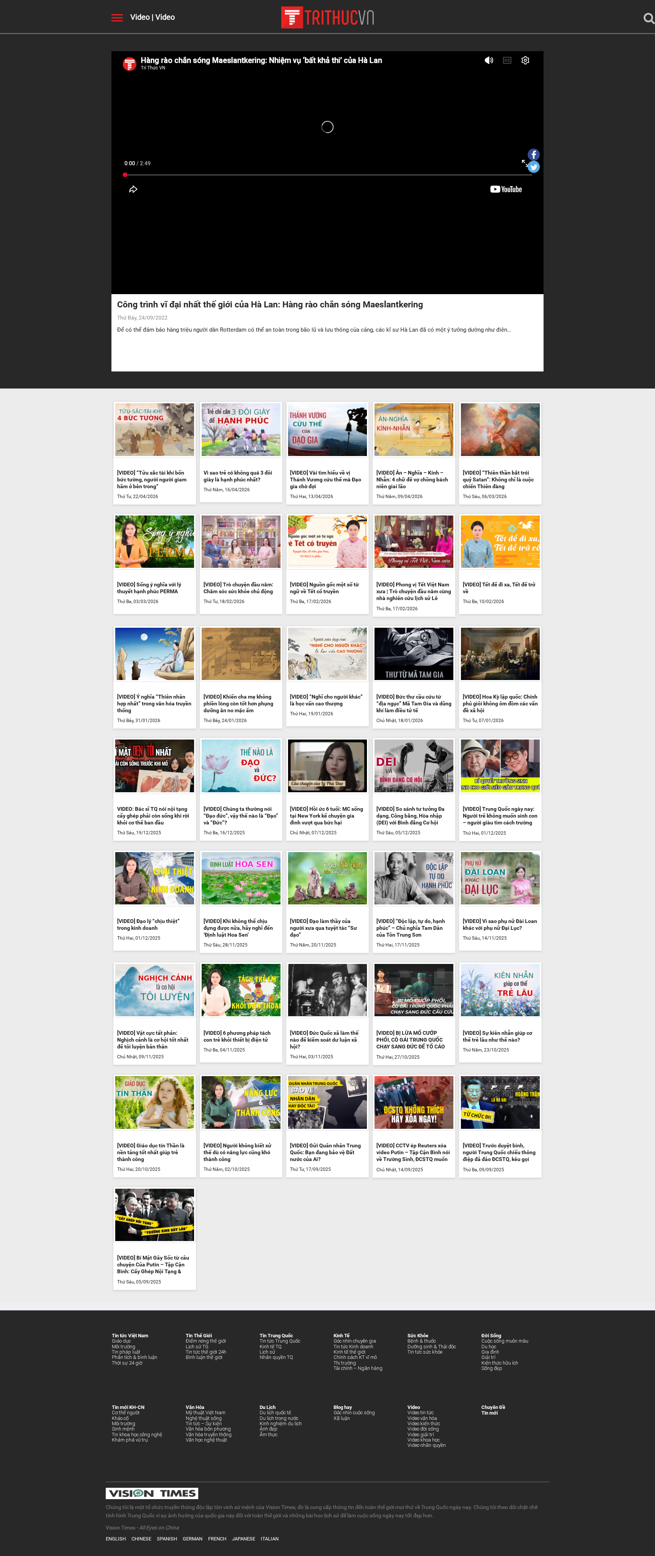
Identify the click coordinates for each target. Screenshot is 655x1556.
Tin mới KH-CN (128, 1407)
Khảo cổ (120, 1418)
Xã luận (342, 1418)
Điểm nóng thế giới (206, 1341)
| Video (162, 17)
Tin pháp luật (126, 1352)
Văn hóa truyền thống (209, 1434)
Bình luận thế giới (204, 1357)
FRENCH (217, 1539)
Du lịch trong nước (279, 1418)
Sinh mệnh (123, 1429)
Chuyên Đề (493, 1407)
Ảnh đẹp (268, 1429)
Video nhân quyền (426, 1445)
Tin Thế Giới (199, 1335)
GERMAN (192, 1539)
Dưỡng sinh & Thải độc (431, 1346)
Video (140, 17)
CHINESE (141, 1539)
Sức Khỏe (417, 1335)
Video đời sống (423, 1429)
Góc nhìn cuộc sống (354, 1412)
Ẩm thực (268, 1434)
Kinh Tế (341, 1335)
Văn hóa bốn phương (208, 1429)
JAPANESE (243, 1539)
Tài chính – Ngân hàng (358, 1368)
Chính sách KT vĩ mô (355, 1357)
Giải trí (488, 1357)
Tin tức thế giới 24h (206, 1352)
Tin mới (489, 1413)
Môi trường (123, 1346)
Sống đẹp (491, 1368)
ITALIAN (270, 1539)
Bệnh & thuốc (421, 1341)
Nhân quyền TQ (276, 1357)
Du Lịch (268, 1407)
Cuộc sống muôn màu (504, 1341)
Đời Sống (491, 1335)
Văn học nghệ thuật (206, 1440)
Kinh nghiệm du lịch (281, 1423)
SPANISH (167, 1539)
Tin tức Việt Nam (130, 1335)
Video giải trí (420, 1434)
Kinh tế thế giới (349, 1352)
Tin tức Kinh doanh (353, 1346)
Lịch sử (267, 1352)
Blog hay (343, 1407)
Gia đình (490, 1352)
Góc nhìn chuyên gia (355, 1341)
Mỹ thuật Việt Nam (206, 1412)
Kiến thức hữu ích (499, 1363)
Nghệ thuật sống (204, 1418)
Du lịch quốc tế (275, 1412)
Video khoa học (423, 1440)
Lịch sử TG (197, 1346)
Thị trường (345, 1363)
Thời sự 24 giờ (127, 1363)
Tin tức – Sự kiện (204, 1423)
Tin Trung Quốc (276, 1335)
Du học (488, 1346)
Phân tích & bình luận (134, 1357)
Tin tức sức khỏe (424, 1352)
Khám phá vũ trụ (130, 1440)
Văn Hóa (195, 1407)
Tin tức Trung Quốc (280, 1341)
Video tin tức (420, 1412)
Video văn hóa (422, 1418)
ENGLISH (116, 1539)
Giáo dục (121, 1341)
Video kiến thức (423, 1423)
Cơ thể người (125, 1412)
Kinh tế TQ (271, 1346)
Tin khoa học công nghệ (137, 1434)
